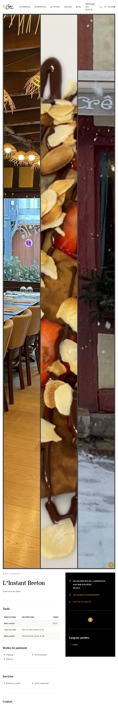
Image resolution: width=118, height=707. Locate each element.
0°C (105, 7)
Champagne (24, 7)
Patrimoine (40, 7)
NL (109, 6)
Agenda (68, 7)
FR (114, 6)
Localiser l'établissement (86, 595)
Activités (55, 7)
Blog (78, 7)
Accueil (5, 573)
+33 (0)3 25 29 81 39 (82, 602)
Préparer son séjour (90, 7)
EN (112, 6)
